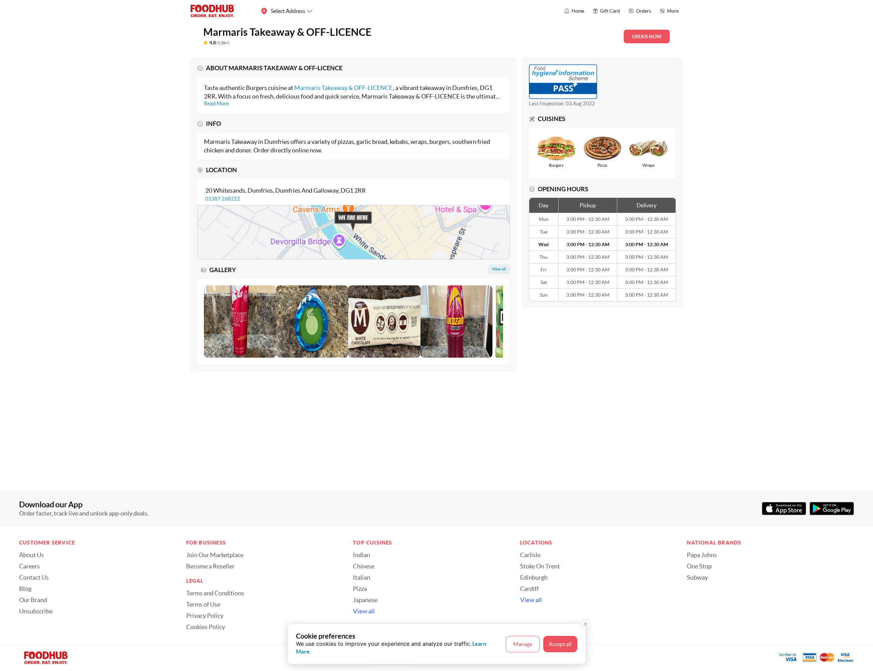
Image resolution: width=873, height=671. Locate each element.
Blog (25, 588)
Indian (361, 555)
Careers (29, 566)
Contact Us (34, 577)
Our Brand (33, 600)
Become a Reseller (210, 566)
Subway (697, 577)
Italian (361, 577)
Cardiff (529, 588)
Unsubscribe (36, 611)
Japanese (365, 600)
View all (364, 611)
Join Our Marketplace (214, 555)
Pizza (360, 588)
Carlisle (530, 555)
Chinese (363, 566)
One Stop (699, 566)
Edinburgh (534, 577)
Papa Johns (702, 555)
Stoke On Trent (540, 566)
